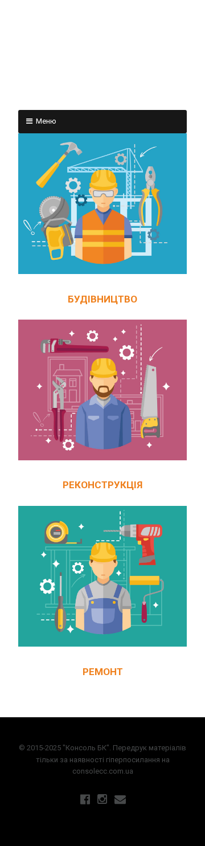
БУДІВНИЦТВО (102, 299)
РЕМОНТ (103, 671)
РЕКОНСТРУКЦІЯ (102, 485)
